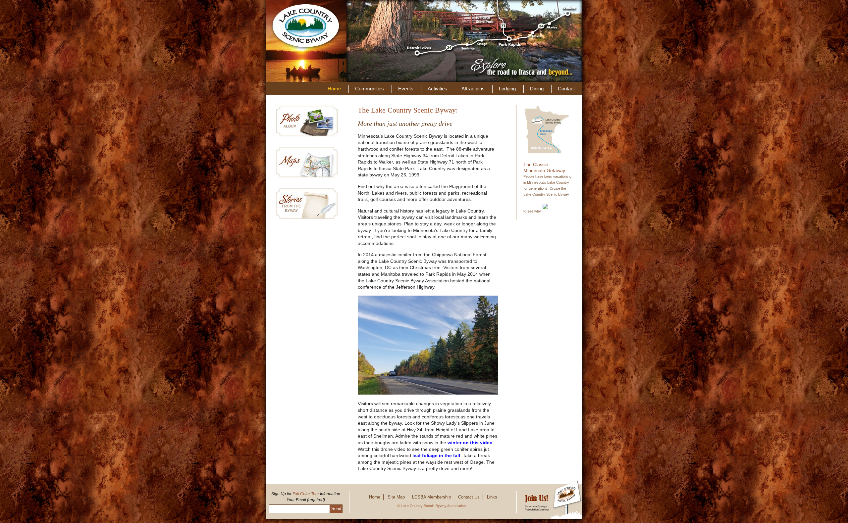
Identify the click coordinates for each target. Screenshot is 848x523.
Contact (566, 88)
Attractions (473, 88)
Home (334, 88)
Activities (437, 88)
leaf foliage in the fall (436, 455)
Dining (537, 88)
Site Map (396, 497)
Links (492, 497)
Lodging (507, 88)
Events (405, 88)
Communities (369, 88)
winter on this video (470, 442)
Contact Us (469, 497)
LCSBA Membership (431, 497)
